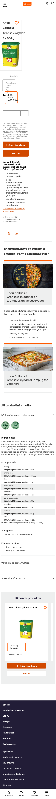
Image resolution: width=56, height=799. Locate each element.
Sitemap (7, 785)
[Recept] (21, 792)
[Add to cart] (52, 3)
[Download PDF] (8, 233)
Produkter (8, 727)
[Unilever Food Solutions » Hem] (27, 4)
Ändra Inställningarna (13, 757)
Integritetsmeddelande (14, 774)
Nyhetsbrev (8, 751)
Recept (6, 721)
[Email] (16, 233)
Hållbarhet (8, 732)
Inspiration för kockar (13, 710)
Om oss (6, 704)
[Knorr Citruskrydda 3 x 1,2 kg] (26, 629)
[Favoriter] (34, 792)
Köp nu (16, 153)
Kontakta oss (9, 743)
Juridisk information (12, 768)
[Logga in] (47, 3)
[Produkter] (9, 792)
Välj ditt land (8, 762)
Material (7, 738)
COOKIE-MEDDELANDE (13, 779)
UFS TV (6, 716)
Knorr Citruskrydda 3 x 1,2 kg (23, 607)
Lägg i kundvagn (16, 144)
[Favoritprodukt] (17, 23)
